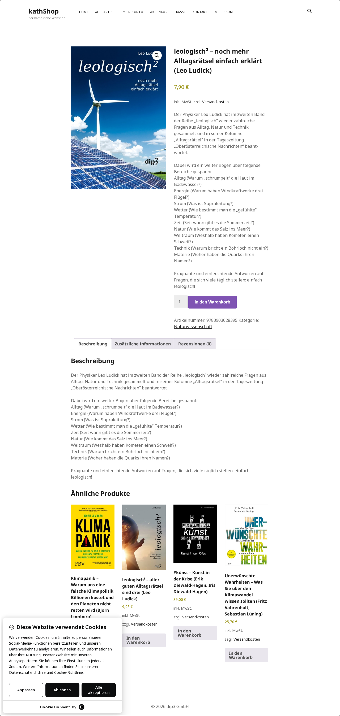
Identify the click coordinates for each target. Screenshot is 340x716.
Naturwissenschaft (193, 326)
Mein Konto (133, 12)
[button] (157, 55)
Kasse (181, 12)
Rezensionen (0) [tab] (194, 344)
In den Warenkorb (212, 302)
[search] (309, 11)
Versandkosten (215, 101)
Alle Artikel (105, 12)
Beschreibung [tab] (92, 344)
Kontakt (200, 12)
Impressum (223, 12)
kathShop (43, 11)
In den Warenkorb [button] (138, 640)
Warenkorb (160, 12)
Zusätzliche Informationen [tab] (143, 344)
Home (84, 12)
